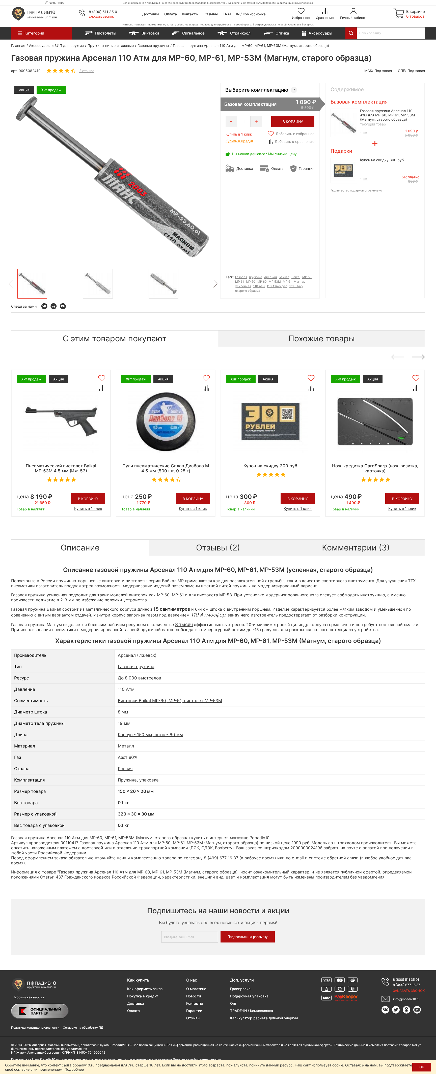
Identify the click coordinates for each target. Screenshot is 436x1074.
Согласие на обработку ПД (83, 1027)
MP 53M (275, 281)
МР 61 (239, 281)
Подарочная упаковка (249, 996)
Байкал (284, 277)
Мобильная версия (29, 997)
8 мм (123, 711)
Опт (233, 1003)
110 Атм (259, 286)
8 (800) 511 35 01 (104, 12)
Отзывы (211, 14)
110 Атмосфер (277, 286)
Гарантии (194, 1010)
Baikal (295, 277)
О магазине (196, 989)
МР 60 (250, 281)
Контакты (190, 14)
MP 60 (262, 281)
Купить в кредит (239, 141)
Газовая (241, 277)
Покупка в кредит (142, 996)
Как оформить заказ (144, 989)
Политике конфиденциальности (197, 1059)
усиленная (243, 286)
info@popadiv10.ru (406, 999)
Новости (193, 996)
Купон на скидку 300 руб (382, 160)
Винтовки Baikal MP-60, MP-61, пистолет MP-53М (170, 700)
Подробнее (74, 1069)
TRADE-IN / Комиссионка (244, 14)
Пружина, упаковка (138, 780)
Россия (125, 768)
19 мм (124, 723)
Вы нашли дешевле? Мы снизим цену (264, 154)
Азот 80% (128, 757)
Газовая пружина (136, 666)
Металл (126, 745)
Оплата (170, 14)
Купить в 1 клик (239, 134)
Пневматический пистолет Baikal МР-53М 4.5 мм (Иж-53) (61, 468)
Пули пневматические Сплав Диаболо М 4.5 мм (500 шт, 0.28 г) (165, 468)
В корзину (88, 499)
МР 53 (307, 277)
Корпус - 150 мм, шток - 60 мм (150, 734)
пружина (255, 277)
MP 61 (287, 281)
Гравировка (240, 989)
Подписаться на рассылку (248, 937)
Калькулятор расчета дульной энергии (264, 1018)
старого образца (247, 290)
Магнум (300, 281)
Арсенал (270, 277)
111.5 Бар (296, 286)
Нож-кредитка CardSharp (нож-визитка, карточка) (375, 468)
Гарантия (306, 168)
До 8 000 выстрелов (139, 677)
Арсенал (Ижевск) (137, 655)
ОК (421, 1067)
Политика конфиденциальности (35, 1027)
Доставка (150, 14)
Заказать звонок (101, 16)
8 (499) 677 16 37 (406, 985)
